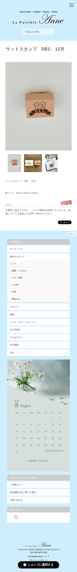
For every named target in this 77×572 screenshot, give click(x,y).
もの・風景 (17, 277)
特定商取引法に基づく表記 (23, 492)
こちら (20, 213)
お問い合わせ (16, 500)
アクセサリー (16, 337)
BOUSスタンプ (17, 256)
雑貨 (12, 314)
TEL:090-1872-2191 (38, 552)
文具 (12, 352)
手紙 (14, 292)
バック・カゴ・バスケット (25, 322)
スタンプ (14, 306)
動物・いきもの (19, 270)
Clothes (15, 329)
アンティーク (16, 249)
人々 (14, 263)
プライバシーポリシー (38, 560)
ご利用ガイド (16, 485)
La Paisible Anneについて (39, 556)
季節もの (16, 299)
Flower (14, 345)
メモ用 (15, 285)
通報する (72, 234)
